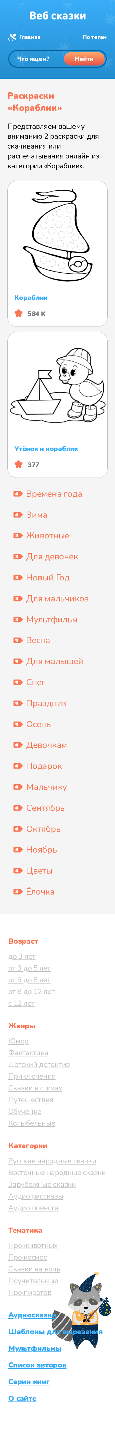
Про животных (33, 1245)
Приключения (32, 1076)
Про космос (27, 1257)
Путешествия (30, 1100)
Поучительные (33, 1281)
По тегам (95, 37)
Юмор (18, 1041)
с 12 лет (21, 1003)
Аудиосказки (32, 1315)
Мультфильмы (34, 1348)
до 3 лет (22, 956)
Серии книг (29, 1382)
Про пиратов (29, 1292)
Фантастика (28, 1053)
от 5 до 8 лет (29, 980)
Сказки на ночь (34, 1269)
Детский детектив (39, 1064)
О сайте (22, 1398)
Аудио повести (33, 1208)
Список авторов (37, 1365)
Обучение (24, 1111)
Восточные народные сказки (57, 1173)
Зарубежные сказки (42, 1184)
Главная (29, 37)
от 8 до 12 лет (31, 992)
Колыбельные (31, 1123)
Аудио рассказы (35, 1196)
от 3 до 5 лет (29, 968)
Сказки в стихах (35, 1088)
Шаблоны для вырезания (55, 1332)
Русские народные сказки (52, 1161)
